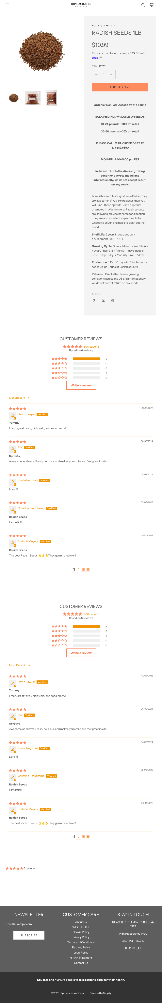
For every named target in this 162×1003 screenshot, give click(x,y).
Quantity (99, 66)
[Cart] (151, 5)
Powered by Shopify (100, 993)
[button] (60, 358)
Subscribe (29, 935)
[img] (17, 408)
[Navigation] (7, 5)
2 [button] (79, 569)
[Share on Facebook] (93, 300)
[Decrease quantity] (96, 74)
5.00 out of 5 (91, 346)
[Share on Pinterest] (112, 300)
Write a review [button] (81, 385)
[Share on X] (103, 300)
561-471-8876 (119, 922)
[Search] (143, 5)
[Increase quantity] (111, 74)
